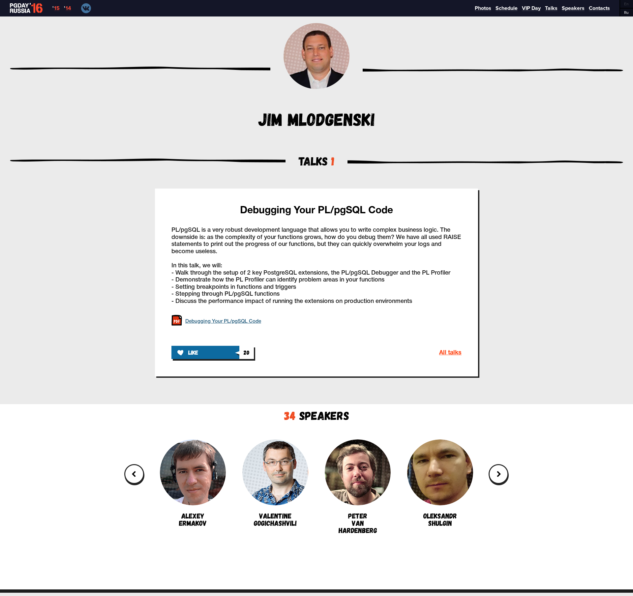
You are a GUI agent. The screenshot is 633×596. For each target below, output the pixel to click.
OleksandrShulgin (440, 518)
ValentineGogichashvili (275, 518)
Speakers (316, 415)
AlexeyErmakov (193, 518)
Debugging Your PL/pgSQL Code (316, 210)
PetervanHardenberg (358, 522)
